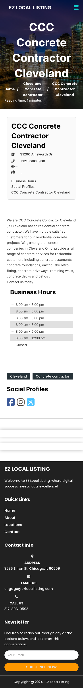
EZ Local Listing (27, 469)
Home (9, 89)
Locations (13, 524)
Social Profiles (23, 186)
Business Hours (23, 181)
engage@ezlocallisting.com (28, 588)
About (9, 517)
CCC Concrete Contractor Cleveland (40, 192)
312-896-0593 (16, 609)
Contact (12, 531)
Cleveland (32, 83)
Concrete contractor (53, 376)
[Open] (76, 7)
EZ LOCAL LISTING (30, 7)
